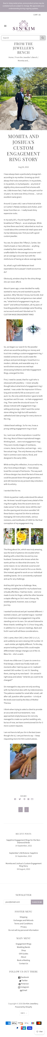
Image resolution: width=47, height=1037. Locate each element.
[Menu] (5, 26)
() (37, 14)
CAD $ (23, 1013)
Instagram (24, 987)
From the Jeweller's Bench (26, 57)
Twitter (24, 980)
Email (24, 990)
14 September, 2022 (23, 845)
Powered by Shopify (23, 1007)
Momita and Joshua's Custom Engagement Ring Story (23, 864)
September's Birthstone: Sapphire (23, 853)
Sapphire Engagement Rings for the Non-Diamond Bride (23, 841)
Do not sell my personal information (23, 930)
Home (11, 57)
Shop (23, 950)
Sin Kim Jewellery (30, 1003)
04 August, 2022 (23, 869)
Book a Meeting (23, 960)
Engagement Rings (23, 943)
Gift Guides (23, 953)
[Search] (43, 37)
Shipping (23, 917)
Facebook (24, 977)
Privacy (24, 927)
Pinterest (25, 983)
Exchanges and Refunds (23, 920)
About (23, 957)
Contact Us (23, 963)
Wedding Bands (23, 947)
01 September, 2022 (23, 856)
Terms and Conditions (23, 923)
